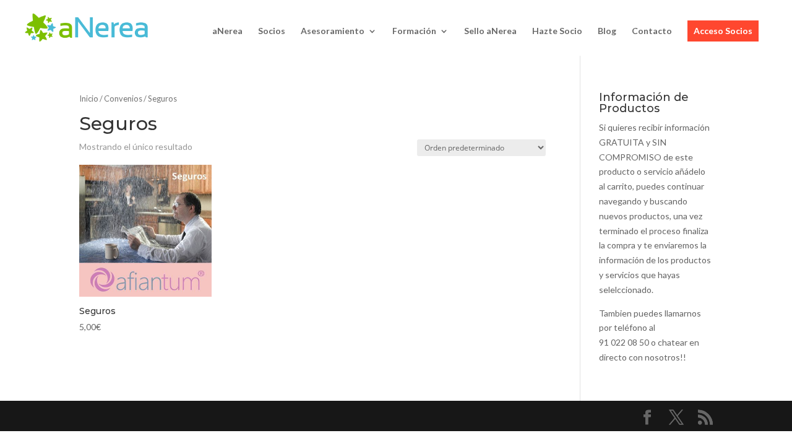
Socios (271, 31)
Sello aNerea (490, 31)
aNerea (227, 31)
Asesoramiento (332, 31)
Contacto (652, 31)
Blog (607, 31)
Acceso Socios (723, 30)
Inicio (88, 98)
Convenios (123, 98)
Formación (414, 31)
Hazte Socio (557, 31)
